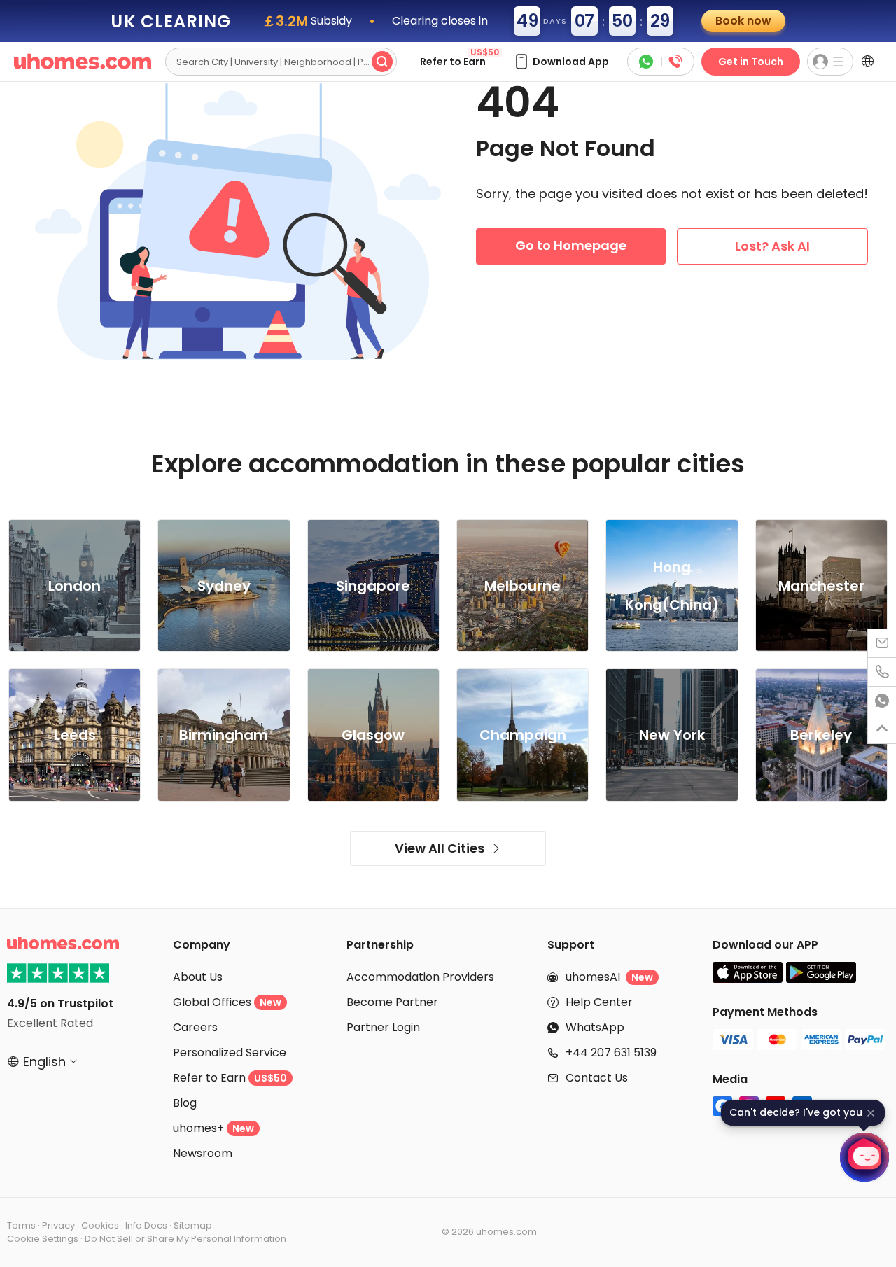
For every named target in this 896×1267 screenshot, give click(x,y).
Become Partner (392, 1002)
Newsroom (202, 1153)
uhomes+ (213, 1128)
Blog (185, 1103)
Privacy (58, 1225)
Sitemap (193, 1225)
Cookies (100, 1225)
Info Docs (146, 1225)
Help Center (599, 1002)
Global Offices (227, 1002)
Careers (195, 1027)
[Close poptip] (870, 1113)
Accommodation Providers (420, 977)
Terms (21, 1225)
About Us (198, 977)
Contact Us (597, 1078)
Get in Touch (750, 62)
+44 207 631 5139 (611, 1052)
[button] (561, 62)
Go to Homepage (570, 245)
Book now (743, 21)
